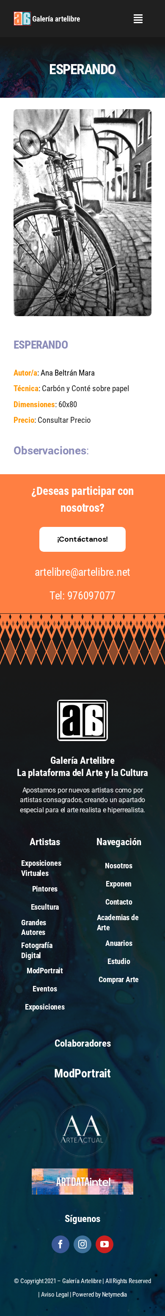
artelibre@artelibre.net (82, 572)
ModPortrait (82, 1073)
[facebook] (60, 1244)
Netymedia (114, 1294)
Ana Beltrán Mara (68, 373)
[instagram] (82, 1244)
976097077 (91, 595)
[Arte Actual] (82, 1105)
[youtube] (104, 1244)
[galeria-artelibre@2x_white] (47, 15)
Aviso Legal (55, 1294)
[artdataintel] (82, 1172)
